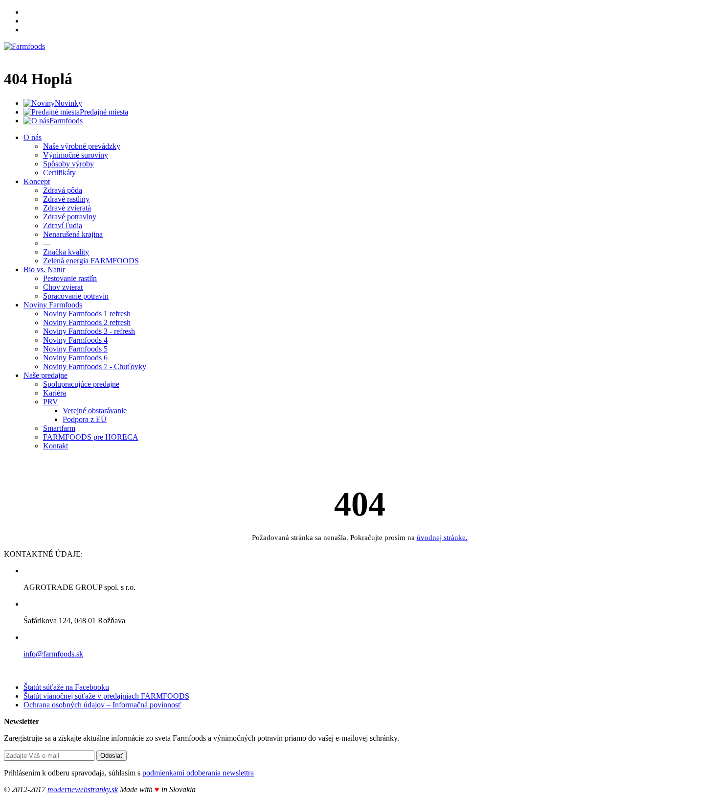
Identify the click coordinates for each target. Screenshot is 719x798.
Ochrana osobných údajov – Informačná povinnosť (102, 705)
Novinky (68, 103)
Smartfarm (59, 428)
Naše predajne (45, 375)
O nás (32, 137)
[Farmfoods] (24, 46)
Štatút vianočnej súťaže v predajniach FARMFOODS (106, 696)
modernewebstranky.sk (82, 789)
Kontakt (55, 446)
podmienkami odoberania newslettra (198, 773)
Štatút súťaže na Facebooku (66, 687)
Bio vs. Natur (44, 269)
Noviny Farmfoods (52, 305)
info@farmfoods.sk (53, 654)
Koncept (36, 181)
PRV (50, 402)
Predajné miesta (104, 112)
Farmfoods (66, 121)
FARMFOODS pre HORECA (90, 437)
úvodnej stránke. (442, 537)
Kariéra (54, 393)
